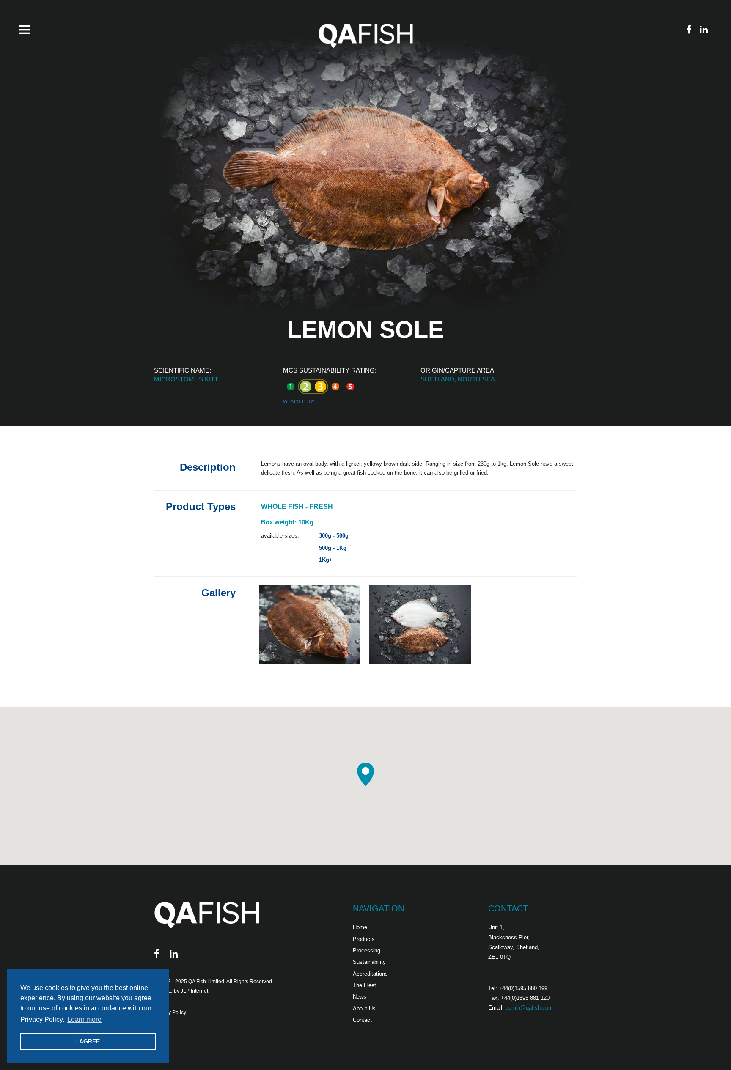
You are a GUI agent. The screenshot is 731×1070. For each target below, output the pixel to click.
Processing (366, 950)
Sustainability (369, 962)
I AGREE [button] (88, 1041)
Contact (362, 1020)
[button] (365, 774)
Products (364, 939)
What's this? (298, 401)
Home (360, 927)
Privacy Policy (170, 1012)
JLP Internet (194, 991)
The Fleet (364, 985)
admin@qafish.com (529, 1007)
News (359, 996)
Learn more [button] (84, 1019)
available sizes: (280, 535)
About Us (364, 1008)
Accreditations (370, 974)
